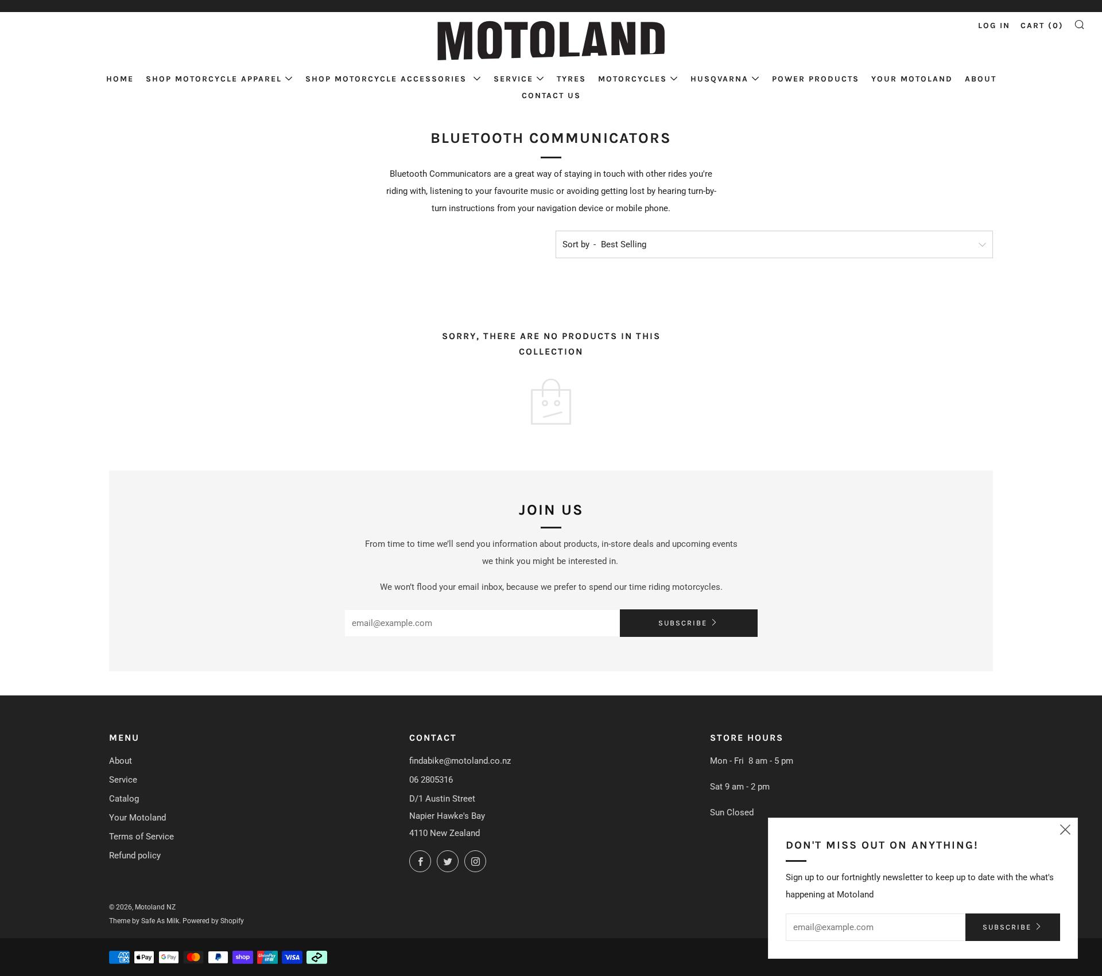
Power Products (815, 79)
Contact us (551, 95)
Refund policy (135, 855)
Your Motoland (912, 79)
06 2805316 (431, 780)
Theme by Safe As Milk (144, 921)
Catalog (124, 799)
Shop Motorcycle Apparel (214, 79)
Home (120, 79)
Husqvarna (719, 79)
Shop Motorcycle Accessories (387, 79)
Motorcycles (632, 79)
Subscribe (682, 623)
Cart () (1042, 25)
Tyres (571, 79)
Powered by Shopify (213, 921)
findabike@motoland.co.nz (460, 761)
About (980, 79)
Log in (994, 25)
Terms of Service (141, 836)
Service (513, 79)
